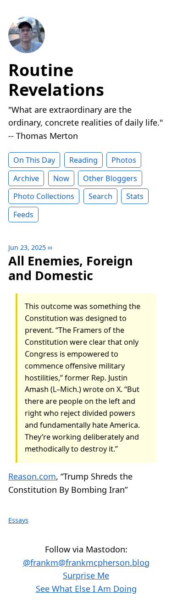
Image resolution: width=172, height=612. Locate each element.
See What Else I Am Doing (86, 588)
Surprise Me (86, 575)
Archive (26, 178)
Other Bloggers (110, 178)
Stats (135, 196)
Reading (83, 160)
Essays (18, 520)
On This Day (34, 160)
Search (100, 196)
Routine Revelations (56, 80)
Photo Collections (43, 196)
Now (61, 178)
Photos (123, 160)
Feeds (23, 215)
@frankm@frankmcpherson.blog (86, 562)
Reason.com (32, 476)
